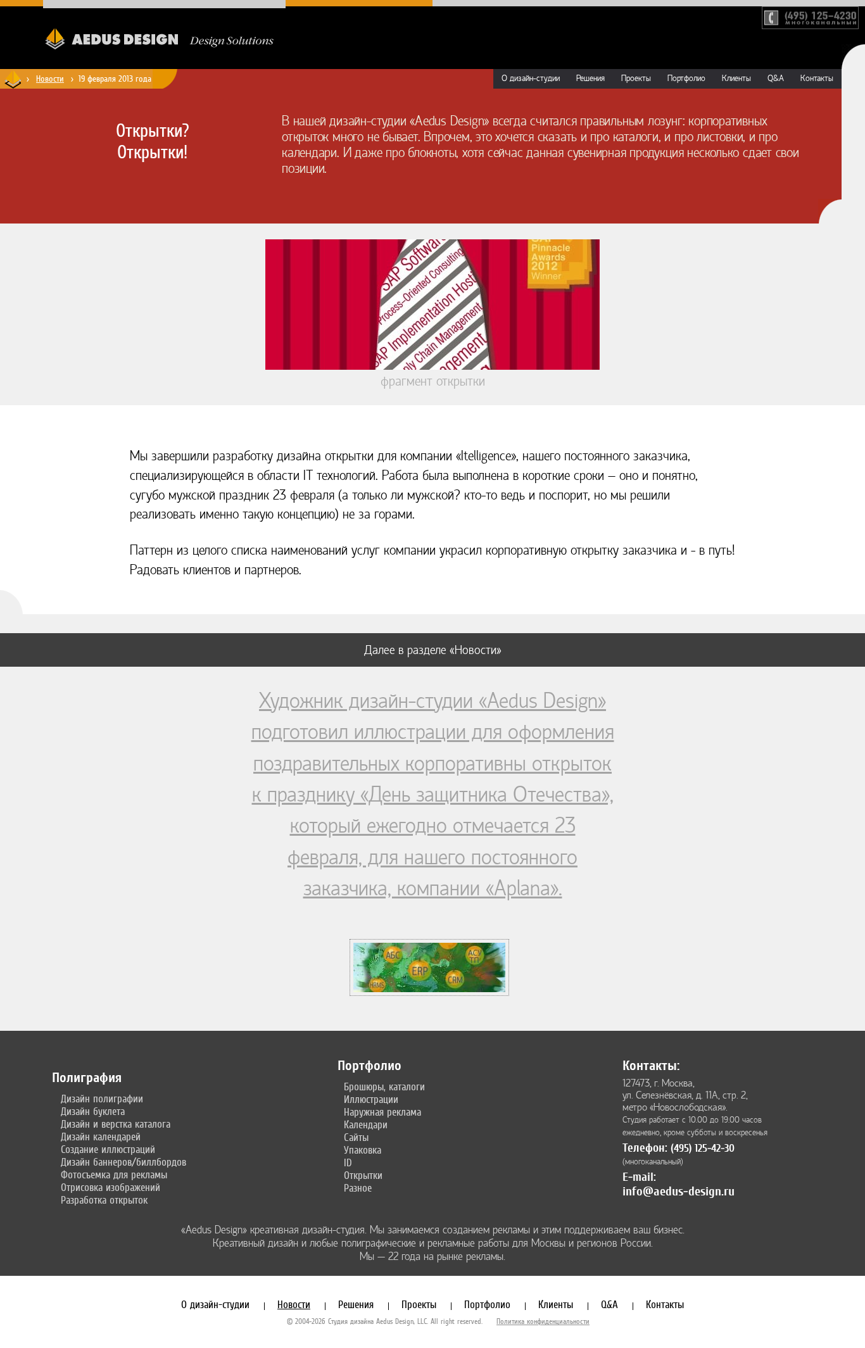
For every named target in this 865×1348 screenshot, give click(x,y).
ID (348, 1162)
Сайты (356, 1137)
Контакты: (650, 1065)
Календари (366, 1124)
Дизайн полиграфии (102, 1098)
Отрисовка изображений (110, 1187)
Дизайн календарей (101, 1136)
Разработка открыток (104, 1200)
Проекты (636, 78)
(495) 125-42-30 (703, 1148)
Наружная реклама (382, 1111)
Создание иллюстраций (108, 1149)
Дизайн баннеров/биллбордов (123, 1162)
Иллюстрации (371, 1099)
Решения (590, 78)
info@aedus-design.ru (678, 1191)
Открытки (363, 1175)
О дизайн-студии (531, 78)
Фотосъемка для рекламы (114, 1174)
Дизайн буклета (93, 1111)
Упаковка (362, 1149)
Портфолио (686, 78)
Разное (358, 1187)
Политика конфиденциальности (543, 1321)
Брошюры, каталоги (384, 1086)
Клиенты (736, 78)
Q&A (775, 78)
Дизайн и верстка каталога (115, 1124)
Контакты (816, 78)
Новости (50, 78)
